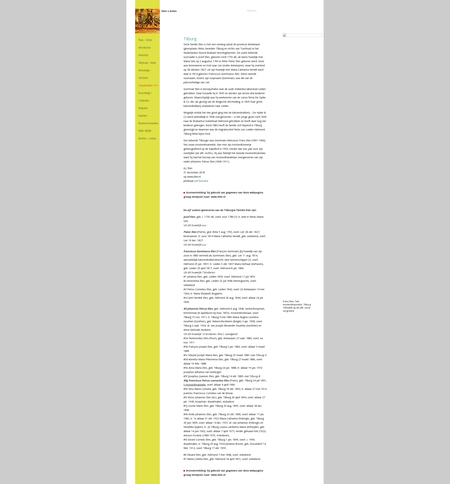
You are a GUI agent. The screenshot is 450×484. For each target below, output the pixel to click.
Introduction (145, 47)
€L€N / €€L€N (145, 131)
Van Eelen (143, 78)
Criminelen (144, 100)
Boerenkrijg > (145, 93)
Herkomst (143, 55)
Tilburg (190, 39)
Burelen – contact (147, 138)
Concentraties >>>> (148, 85)
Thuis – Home (145, 40)
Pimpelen (143, 108)
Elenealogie (144, 70)
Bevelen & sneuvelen (148, 123)
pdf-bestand (201, 181)
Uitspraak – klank (147, 63)
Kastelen (143, 116)
